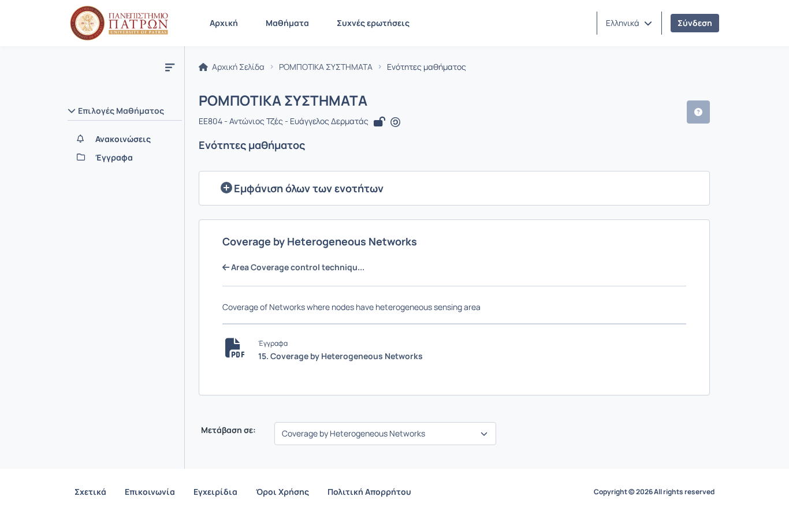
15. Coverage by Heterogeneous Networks (340, 355)
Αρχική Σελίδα (237, 67)
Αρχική (224, 22)
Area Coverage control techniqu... (296, 267)
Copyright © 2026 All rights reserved (654, 492)
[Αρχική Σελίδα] (119, 23)
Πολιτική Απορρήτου (369, 491)
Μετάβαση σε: (227, 430)
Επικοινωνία (150, 491)
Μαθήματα (287, 22)
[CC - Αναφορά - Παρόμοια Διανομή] (395, 122)
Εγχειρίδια (215, 491)
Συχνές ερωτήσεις (373, 22)
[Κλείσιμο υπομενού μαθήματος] (169, 67)
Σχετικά (90, 491)
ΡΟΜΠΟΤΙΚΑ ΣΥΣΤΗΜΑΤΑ (326, 67)
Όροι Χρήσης (282, 491)
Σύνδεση (695, 22)
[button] (629, 23)
